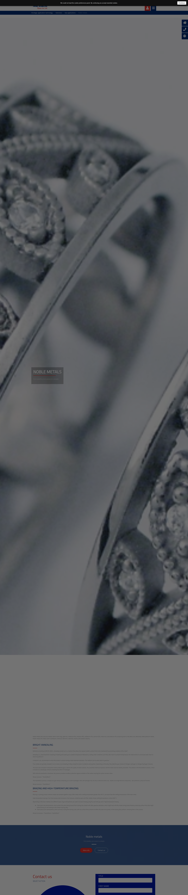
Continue (182, 3)
